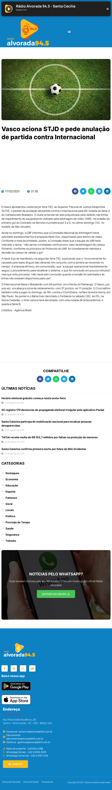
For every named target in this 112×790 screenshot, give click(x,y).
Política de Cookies (31, 782)
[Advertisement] (56, 164)
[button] (69, 31)
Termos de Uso (47, 782)
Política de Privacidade (11, 782)
